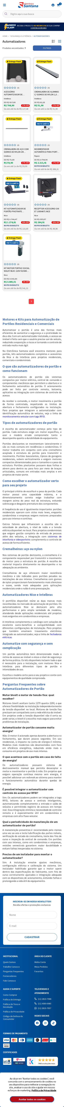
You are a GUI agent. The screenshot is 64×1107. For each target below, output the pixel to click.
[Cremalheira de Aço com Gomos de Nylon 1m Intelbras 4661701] (17, 128)
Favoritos (38, 971)
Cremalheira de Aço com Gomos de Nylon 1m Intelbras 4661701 (16, 151)
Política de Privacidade (44, 1090)
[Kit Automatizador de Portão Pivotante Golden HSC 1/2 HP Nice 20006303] (17, 188)
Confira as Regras (38, 28)
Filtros (47, 48)
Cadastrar (32, 937)
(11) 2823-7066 (44, 999)
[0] (58, 5)
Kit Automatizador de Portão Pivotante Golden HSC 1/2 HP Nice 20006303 (15, 210)
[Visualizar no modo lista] (53, 41)
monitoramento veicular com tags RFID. (23, 416)
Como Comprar (10, 995)
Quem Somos (9, 962)
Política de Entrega (12, 999)
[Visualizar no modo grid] (60, 41)
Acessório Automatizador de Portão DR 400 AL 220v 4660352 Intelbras (15, 93)
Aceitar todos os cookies (32, 1099)
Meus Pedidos (41, 966)
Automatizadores (42, 36)
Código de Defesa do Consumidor (13, 1017)
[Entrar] (53, 5)
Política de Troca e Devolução (11, 1005)
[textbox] (32, 13)
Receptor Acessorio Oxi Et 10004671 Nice (46, 210)
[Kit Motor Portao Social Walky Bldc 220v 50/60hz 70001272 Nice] (17, 247)
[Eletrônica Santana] (28, 5)
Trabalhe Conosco (11, 966)
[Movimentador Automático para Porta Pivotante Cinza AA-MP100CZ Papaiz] (47, 128)
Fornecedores (9, 976)
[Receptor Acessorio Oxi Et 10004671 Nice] (47, 188)
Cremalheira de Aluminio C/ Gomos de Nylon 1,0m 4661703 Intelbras (46, 93)
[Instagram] (45, 1023)
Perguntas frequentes (13, 971)
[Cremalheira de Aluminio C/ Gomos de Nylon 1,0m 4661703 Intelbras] (47, 71)
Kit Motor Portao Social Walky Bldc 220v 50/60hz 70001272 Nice (17, 270)
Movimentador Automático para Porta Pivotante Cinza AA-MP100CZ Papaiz (46, 151)
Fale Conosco (9, 980)
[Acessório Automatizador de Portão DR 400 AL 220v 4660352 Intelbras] (17, 71)
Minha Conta (40, 962)
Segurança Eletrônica (20, 36)
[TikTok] (53, 1023)
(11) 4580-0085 (44, 1003)
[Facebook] (37, 1023)
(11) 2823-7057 (44, 1008)
